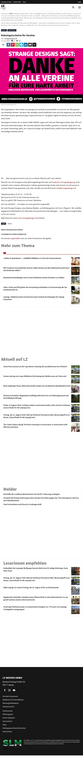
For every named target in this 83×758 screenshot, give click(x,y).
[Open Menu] (79, 7)
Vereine (10, 223)
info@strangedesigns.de (66, 188)
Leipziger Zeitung (6, 2)
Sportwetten (7, 721)
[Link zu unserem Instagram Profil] (9, 690)
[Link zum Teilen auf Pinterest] (13, 45)
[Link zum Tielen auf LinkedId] (26, 45)
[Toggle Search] (73, 7)
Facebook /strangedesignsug (63, 182)
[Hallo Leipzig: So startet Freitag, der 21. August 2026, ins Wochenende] (75, 590)
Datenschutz (7, 731)
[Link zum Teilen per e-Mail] (34, 45)
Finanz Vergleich (9, 718)
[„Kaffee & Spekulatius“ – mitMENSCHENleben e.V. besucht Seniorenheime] (75, 261)
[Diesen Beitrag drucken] (30, 45)
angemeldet (15, 238)
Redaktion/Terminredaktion (13, 700)
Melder (4, 30)
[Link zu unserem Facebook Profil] (5, 690)
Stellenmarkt (17, 2)
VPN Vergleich (8, 714)
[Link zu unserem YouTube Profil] (14, 690)
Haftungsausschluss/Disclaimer (14, 728)
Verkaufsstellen (8, 706)
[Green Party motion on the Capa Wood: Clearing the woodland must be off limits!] (75, 369)
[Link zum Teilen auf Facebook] (8, 45)
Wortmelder (11, 30)
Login (79, 2)
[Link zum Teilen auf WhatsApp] (17, 45)
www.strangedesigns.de (27, 218)
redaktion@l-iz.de (31, 25)
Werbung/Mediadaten (11, 703)
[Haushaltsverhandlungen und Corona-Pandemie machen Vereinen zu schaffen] (75, 280)
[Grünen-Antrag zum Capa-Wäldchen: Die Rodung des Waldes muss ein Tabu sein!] (75, 379)
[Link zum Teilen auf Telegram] (21, 45)
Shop (24, 2)
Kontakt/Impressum (10, 696)
